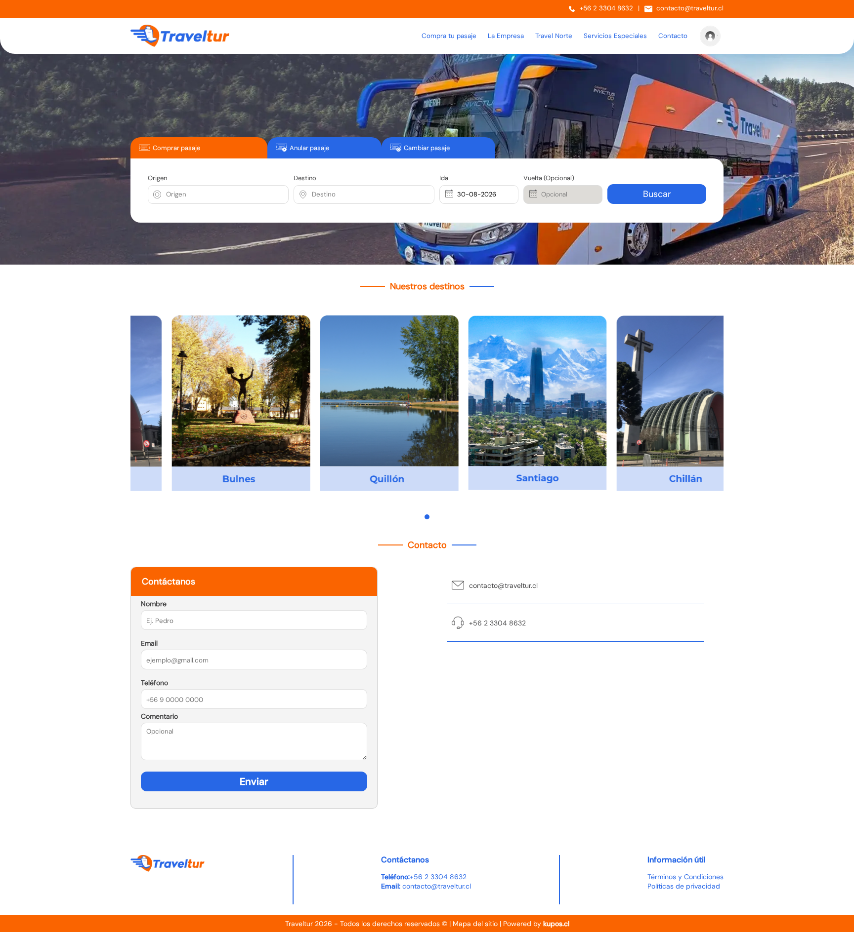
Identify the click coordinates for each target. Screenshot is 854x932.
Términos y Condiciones (685, 876)
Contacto (672, 36)
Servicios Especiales (615, 36)
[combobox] (167, 194)
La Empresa (506, 36)
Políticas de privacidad (683, 886)
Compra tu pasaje (449, 36)
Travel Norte (553, 36)
